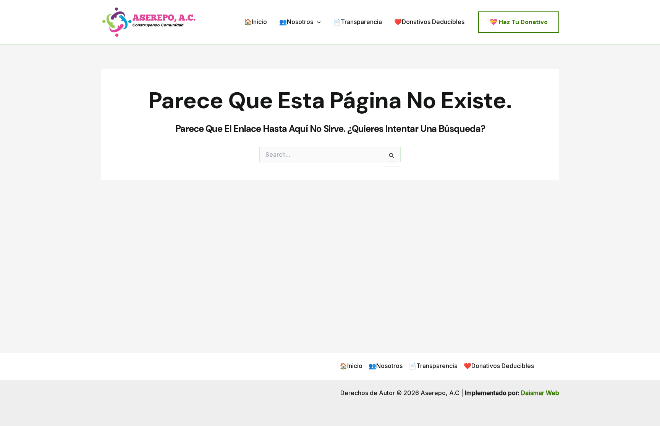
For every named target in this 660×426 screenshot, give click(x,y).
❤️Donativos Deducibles (429, 22)
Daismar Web (540, 393)
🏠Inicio (255, 22)
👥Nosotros (296, 22)
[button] (317, 22)
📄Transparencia (357, 22)
